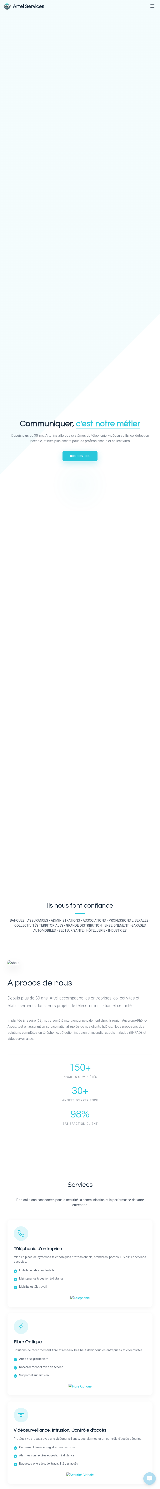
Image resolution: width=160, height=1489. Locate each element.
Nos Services (80, 456)
